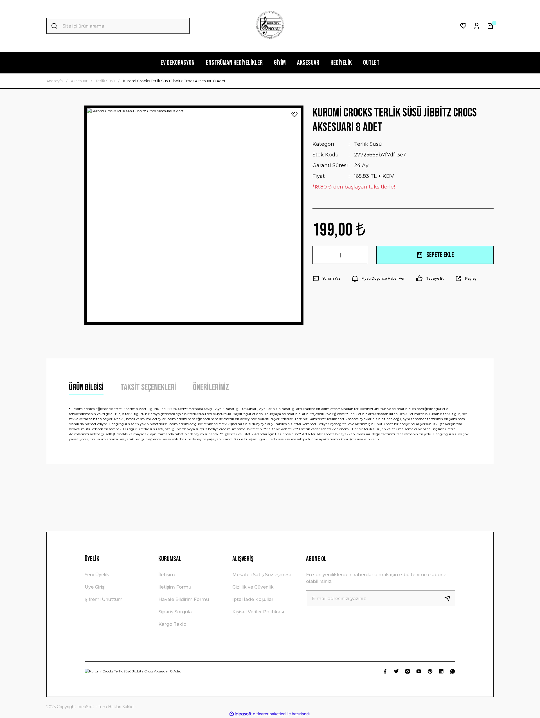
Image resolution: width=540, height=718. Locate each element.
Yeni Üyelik (97, 574)
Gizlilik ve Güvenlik (253, 587)
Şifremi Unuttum (104, 599)
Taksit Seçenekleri (148, 387)
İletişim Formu (174, 587)
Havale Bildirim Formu (183, 599)
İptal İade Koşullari (253, 599)
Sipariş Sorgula (175, 611)
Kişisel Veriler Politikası (258, 611)
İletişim (166, 574)
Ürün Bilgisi (86, 387)
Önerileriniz (211, 387)
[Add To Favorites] (294, 114)
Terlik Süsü (368, 144)
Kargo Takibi (173, 624)
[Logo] (270, 25)
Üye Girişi (95, 587)
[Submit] (449, 598)
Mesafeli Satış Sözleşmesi (261, 574)
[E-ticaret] (269, 714)
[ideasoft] (240, 714)
